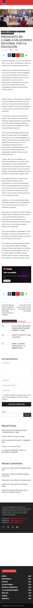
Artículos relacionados (9, 321)
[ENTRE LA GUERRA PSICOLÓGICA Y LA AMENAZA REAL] (6, 346)
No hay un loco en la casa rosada (11, 446)
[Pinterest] (18, 55)
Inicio (2, 29)
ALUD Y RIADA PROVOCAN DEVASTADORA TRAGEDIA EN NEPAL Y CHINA (21, 328)
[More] (26, 55)
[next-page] (6, 353)
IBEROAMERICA (21, 31)
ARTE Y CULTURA (17, 29)
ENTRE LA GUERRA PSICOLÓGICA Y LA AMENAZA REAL (18, 346)
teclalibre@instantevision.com (19, 518)
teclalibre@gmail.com (16, 522)
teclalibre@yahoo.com (16, 520)
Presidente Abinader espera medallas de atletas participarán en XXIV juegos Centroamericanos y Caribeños (8, 310)
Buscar (4, 412)
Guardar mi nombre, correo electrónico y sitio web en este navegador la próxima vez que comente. (16, 397)
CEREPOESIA (8, 29)
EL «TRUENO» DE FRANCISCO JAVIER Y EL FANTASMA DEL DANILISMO (14, 451)
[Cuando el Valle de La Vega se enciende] (6, 337)
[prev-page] (3, 353)
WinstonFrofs (5, 468)
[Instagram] (8, 527)
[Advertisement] (16, 549)
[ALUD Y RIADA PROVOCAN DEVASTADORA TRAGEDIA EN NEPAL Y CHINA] (6, 328)
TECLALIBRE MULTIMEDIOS (7, 33)
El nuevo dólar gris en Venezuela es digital (20, 480)
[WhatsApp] (22, 55)
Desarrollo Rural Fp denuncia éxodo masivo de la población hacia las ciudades (24, 308)
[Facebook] (9, 55)
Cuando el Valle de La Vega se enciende (13, 436)
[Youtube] (17, 527)
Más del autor (22, 321)
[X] (13, 55)
